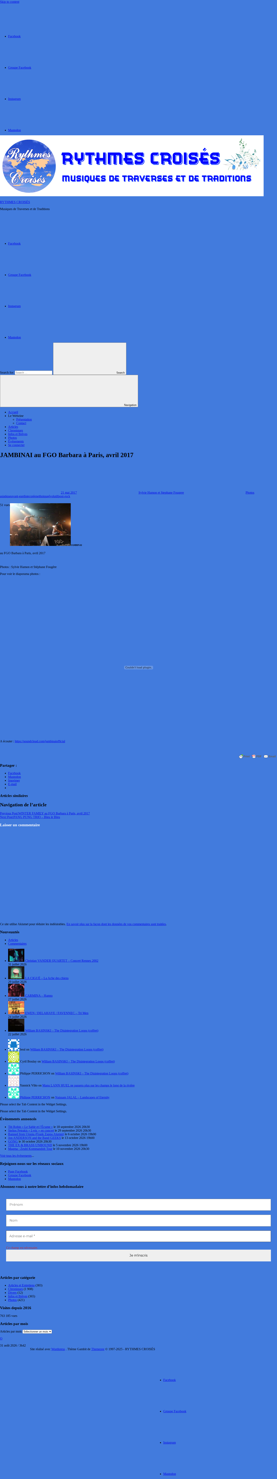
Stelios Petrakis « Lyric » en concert (31, 1130)
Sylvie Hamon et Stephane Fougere (161, 492)
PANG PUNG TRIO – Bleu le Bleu (30, 817)
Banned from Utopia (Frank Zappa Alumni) (36, 1134)
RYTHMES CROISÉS (15, 202)
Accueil (13, 412)
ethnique (43, 496)
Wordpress (58, 1349)
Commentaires (17, 943)
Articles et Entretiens (21, 1285)
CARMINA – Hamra (39, 995)
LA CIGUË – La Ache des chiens (47, 978)
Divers (12, 1292)
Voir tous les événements (16, 1155)
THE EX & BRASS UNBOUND (30, 1145)
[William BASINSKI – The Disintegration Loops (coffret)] (16, 1030)
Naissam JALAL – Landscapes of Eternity (82, 1097)
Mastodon (14, 1179)
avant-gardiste (20, 496)
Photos (12, 437)
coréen (33, 496)
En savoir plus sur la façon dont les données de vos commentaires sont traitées (116, 924)
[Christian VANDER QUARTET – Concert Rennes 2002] (16, 960)
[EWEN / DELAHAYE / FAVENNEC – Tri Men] (16, 1013)
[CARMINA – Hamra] (16, 995)
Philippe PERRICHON (35, 1097)
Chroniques (15, 430)
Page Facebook (18, 1171)
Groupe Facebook (19, 1175)
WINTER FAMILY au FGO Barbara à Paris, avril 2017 (45, 813)
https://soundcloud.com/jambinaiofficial (40, 741)
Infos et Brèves (17, 434)
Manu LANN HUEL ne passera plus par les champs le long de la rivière (88, 1085)
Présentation (24, 419)
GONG (13, 1141)
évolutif (53, 496)
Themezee (97, 1349)
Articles (13, 426)
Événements (16, 441)
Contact (21, 423)
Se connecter (16, 445)
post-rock (64, 496)
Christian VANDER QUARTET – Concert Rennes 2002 (61, 960)
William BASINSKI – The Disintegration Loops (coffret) (61, 1030)
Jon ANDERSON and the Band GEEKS (34, 1138)
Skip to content (9, 1)
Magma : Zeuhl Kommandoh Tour (30, 1148)
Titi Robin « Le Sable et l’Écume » (30, 1127)
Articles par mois (11, 1331)
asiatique (5, 496)
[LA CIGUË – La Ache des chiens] (16, 978)
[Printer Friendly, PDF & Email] (257, 756)
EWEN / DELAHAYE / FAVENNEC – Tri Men (56, 1013)
